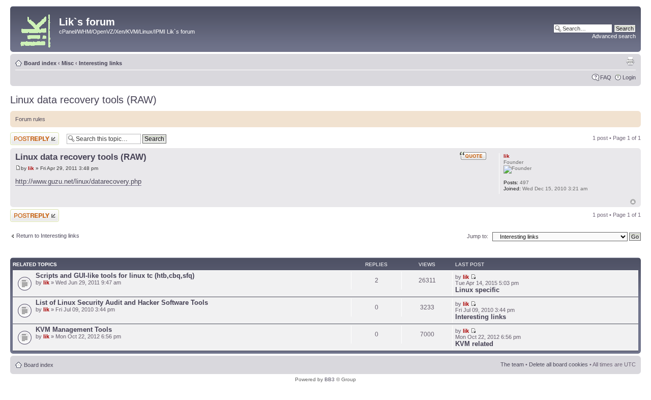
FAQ (605, 77)
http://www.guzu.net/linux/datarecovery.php (78, 181)
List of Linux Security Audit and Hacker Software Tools (122, 302)
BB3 (329, 379)
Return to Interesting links (47, 236)
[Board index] (36, 29)
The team (512, 364)
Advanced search (614, 36)
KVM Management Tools (74, 329)
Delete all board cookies (558, 364)
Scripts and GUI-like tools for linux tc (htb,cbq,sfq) (115, 275)
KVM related (474, 344)
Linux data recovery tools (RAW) (83, 99)
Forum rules (30, 119)
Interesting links (100, 63)
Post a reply (25, 135)
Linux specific (477, 290)
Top (633, 202)
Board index (40, 63)
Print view (630, 61)
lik (31, 168)
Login (629, 77)
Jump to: (477, 236)
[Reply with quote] (473, 156)
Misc (68, 63)
